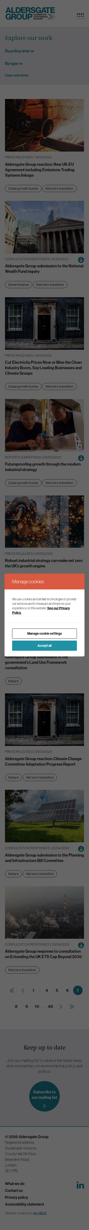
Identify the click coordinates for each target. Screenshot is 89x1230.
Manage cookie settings (44, 633)
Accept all (44, 645)
